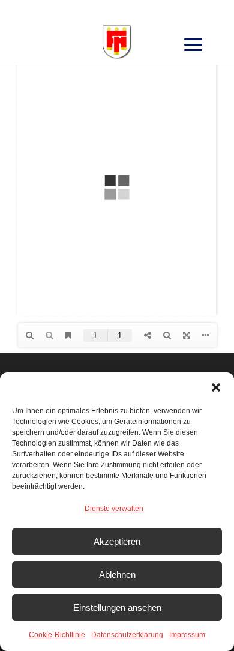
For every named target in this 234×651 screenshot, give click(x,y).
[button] (216, 387)
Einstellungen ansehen (117, 607)
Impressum (187, 635)
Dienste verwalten (114, 508)
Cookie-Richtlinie (57, 635)
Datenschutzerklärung (127, 635)
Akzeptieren (117, 541)
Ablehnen (117, 574)
